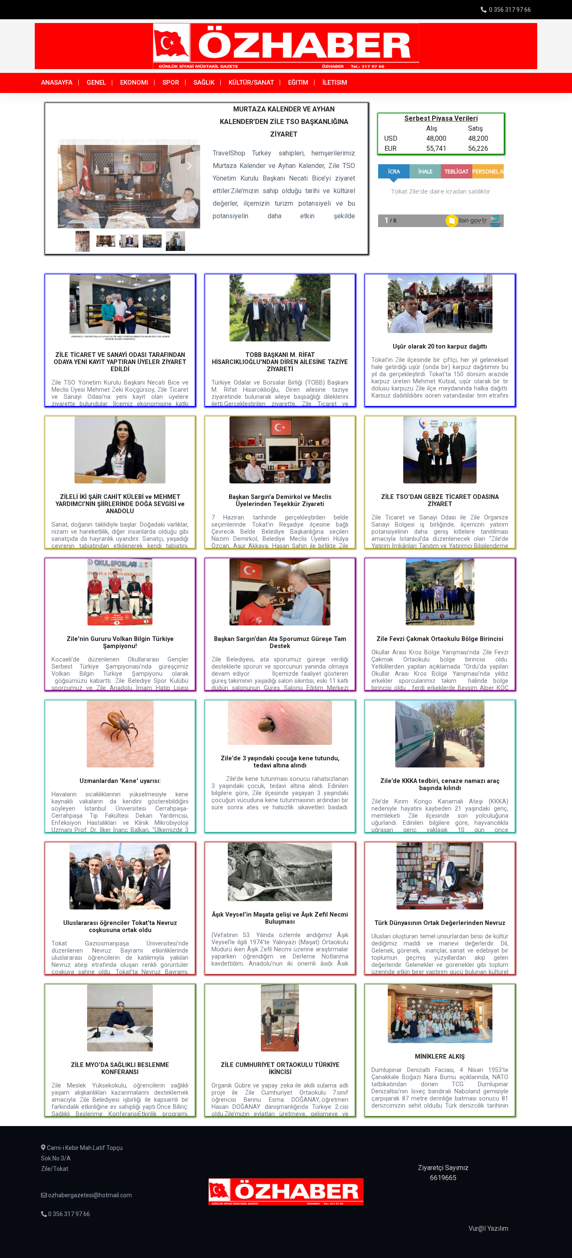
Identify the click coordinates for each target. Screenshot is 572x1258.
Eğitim (298, 82)
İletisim (334, 82)
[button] (68, 166)
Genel (96, 82)
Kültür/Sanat (251, 82)
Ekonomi (134, 82)
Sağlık (203, 82)
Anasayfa (56, 82)
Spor (170, 82)
